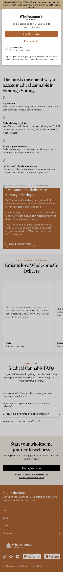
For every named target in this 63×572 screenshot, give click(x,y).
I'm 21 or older (31, 34)
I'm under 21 (31, 41)
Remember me (21, 48)
